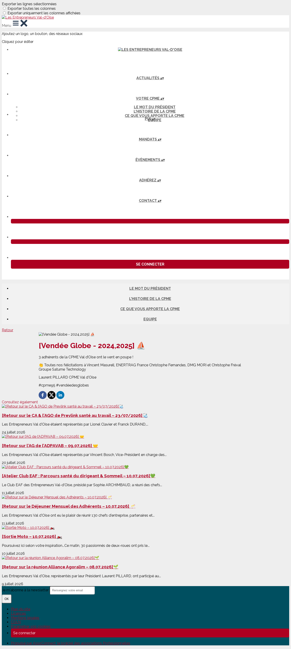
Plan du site (20, 609)
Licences (18, 613)
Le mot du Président (155, 107)
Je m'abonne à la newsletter (26, 590)
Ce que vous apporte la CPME (154, 116)
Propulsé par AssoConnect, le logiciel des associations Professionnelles (70, 643)
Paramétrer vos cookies (30, 626)
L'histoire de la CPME (155, 111)
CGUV (16, 622)
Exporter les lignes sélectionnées (29, 4)
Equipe (150, 319)
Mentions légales (25, 618)
